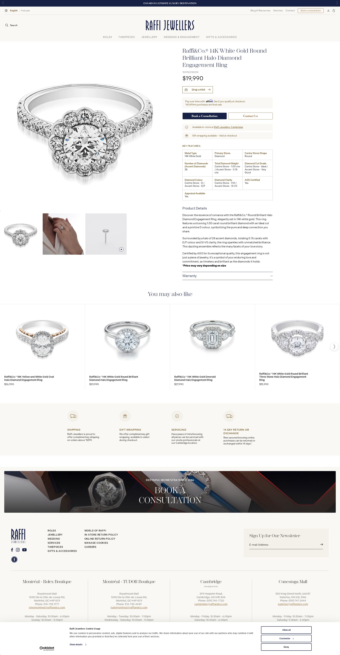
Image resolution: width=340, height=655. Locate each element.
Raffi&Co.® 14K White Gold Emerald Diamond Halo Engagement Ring (195, 378)
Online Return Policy (100, 539)
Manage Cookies (96, 543)
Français (25, 10)
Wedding (54, 539)
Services (278, 10)
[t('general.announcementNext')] (337, 3)
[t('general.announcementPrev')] (3, 3)
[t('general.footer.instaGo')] (18, 550)
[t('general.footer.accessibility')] (14, 559)
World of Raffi (95, 530)
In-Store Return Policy (101, 534)
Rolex (52, 530)
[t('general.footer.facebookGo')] (12, 550)
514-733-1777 (51, 604)
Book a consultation (311, 10)
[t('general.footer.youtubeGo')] (24, 550)
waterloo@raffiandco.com (293, 604)
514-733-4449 (133, 604)
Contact (290, 10)
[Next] (334, 347)
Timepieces (55, 547)
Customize (284, 638)
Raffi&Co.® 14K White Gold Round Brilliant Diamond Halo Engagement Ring (113, 378)
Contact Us (250, 116)
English (14, 10)
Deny (286, 647)
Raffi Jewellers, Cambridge (228, 127)
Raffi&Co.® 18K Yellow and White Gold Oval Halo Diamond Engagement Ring (29, 378)
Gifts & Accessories (62, 551)
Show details (76, 644)
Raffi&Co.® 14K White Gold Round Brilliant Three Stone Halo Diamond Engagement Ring (283, 377)
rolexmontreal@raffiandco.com (47, 607)
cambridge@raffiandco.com (211, 604)
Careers (90, 547)
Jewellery (55, 534)
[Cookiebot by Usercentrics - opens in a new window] (47, 648)
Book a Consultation (204, 116)
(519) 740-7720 (215, 600)
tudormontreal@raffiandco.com (129, 607)
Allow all (286, 630)
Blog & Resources (261, 10)
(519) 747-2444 (297, 600)
